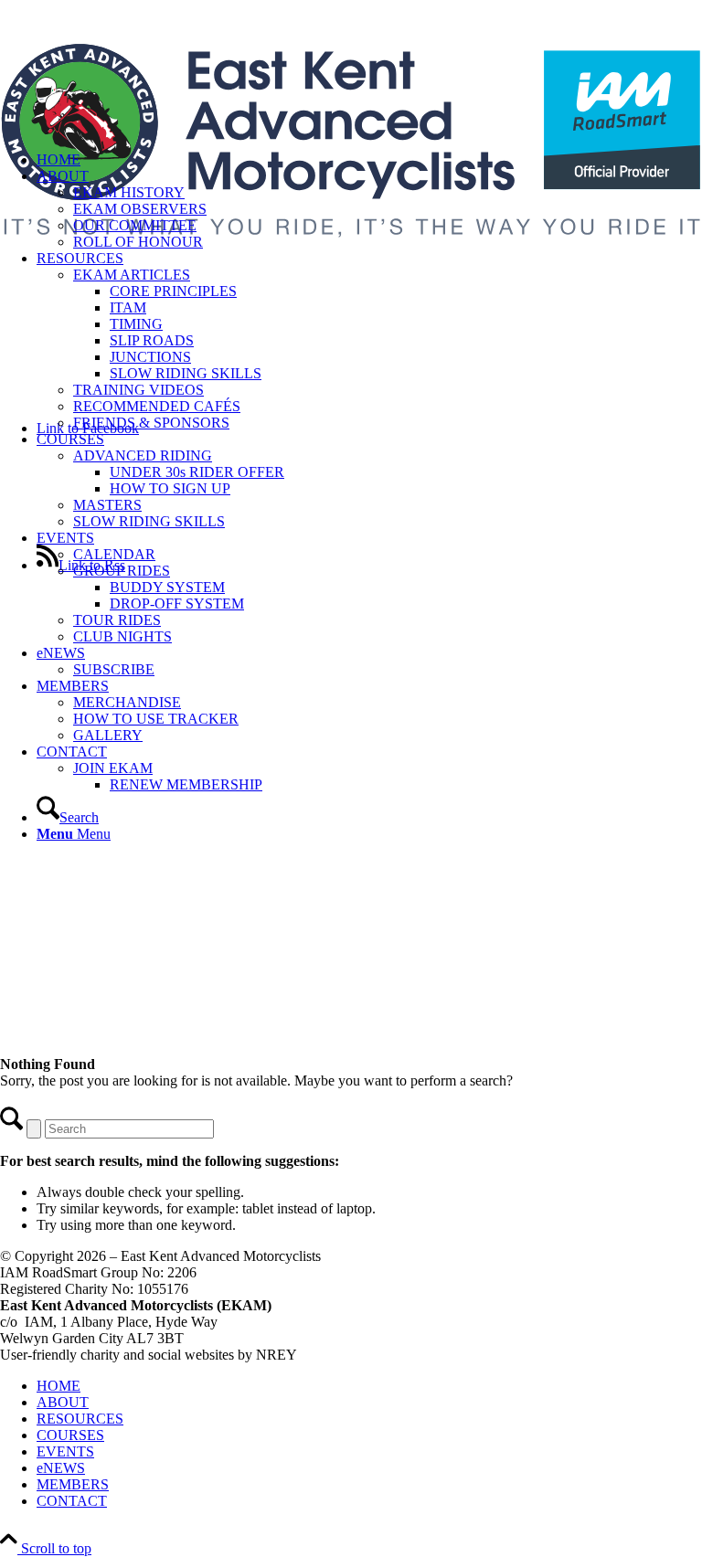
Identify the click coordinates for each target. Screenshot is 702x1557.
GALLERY (108, 735)
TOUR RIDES (117, 620)
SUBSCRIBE (113, 669)
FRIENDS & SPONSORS (151, 422)
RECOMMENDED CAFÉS (156, 406)
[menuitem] (369, 340)
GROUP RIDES (121, 570)
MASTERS (107, 505)
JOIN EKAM (113, 768)
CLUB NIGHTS (122, 636)
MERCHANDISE (127, 702)
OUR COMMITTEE (135, 225)
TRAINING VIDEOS (138, 389)
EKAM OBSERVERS (140, 209)
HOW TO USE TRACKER (156, 718)
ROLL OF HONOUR (138, 241)
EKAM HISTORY (129, 192)
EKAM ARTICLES (131, 274)
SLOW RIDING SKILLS (149, 521)
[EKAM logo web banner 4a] (351, 276)
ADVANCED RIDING (142, 455)
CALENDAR (114, 554)
